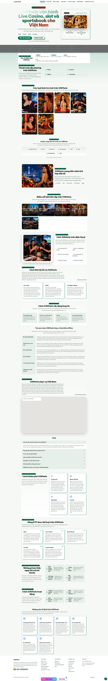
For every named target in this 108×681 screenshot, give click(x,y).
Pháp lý (70, 666)
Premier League (71, 1)
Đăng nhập (38, 38)
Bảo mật (70, 664)
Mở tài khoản (25, 38)
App (56, 666)
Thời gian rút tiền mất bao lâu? (31, 460)
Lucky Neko (63, 1)
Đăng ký (57, 661)
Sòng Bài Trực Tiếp (89, 1)
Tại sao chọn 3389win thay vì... (78, 47)
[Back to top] (105, 679)
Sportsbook (71, 671)
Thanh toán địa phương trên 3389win (38, 45)
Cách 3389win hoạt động (78, 49)
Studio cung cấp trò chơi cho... (65, 45)
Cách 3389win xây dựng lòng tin (63, 47)
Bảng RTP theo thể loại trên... (52, 49)
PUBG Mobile (80, 1)
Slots (69, 669)
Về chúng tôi (71, 661)
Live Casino (71, 668)
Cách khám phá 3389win (40, 49)
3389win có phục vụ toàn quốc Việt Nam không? (35, 467)
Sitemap (92, 677)
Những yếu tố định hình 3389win (25, 51)
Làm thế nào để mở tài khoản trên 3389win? (34, 442)
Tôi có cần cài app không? (30, 454)
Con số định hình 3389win (25, 45)
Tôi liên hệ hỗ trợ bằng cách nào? (32, 464)
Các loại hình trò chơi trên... (52, 45)
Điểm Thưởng (56, 1)
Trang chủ (42, 1)
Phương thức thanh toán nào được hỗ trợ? (34, 450)
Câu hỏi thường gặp (59, 664)
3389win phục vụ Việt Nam (24, 49)
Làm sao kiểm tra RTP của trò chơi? (32, 457)
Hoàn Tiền (49, 1)
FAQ (32, 49)
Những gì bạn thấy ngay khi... (65, 49)
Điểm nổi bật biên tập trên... (24, 47)
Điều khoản (71, 663)
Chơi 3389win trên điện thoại (37, 47)
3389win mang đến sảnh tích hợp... (79, 45)
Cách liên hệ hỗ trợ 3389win (50, 47)
